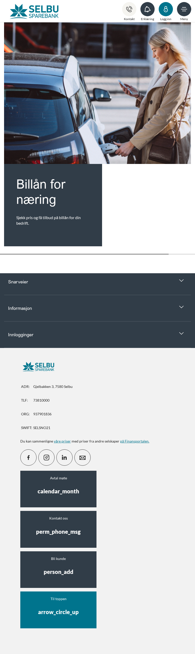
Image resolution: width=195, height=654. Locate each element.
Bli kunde (58, 565)
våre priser (62, 441)
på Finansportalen (134, 441)
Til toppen (58, 606)
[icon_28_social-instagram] (46, 457)
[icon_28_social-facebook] (28, 457)
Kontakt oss (58, 525)
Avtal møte (58, 485)
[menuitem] (34, 11)
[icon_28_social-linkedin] (64, 457)
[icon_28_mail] (82, 457)
